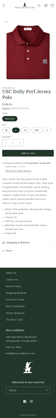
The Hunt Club (14, 319)
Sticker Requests (15, 313)
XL (25, 130)
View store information (18, 170)
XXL (37, 130)
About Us (11, 272)
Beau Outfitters (31, 415)
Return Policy (13, 286)
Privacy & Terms (15, 299)
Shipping (5, 108)
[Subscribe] (46, 390)
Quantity (6, 136)
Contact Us (12, 279)
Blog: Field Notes (15, 306)
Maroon (9, 118)
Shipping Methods (16, 292)
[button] (3, 5)
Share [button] (9, 250)
